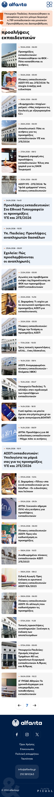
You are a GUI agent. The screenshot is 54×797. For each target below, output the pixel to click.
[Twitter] (37, 734)
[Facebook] (16, 734)
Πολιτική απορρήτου (27, 753)
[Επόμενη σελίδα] (34, 705)
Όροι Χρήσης (27, 744)
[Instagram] (27, 734)
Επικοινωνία (27, 749)
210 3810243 (27, 774)
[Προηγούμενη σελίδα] (19, 705)
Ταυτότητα (27, 758)
